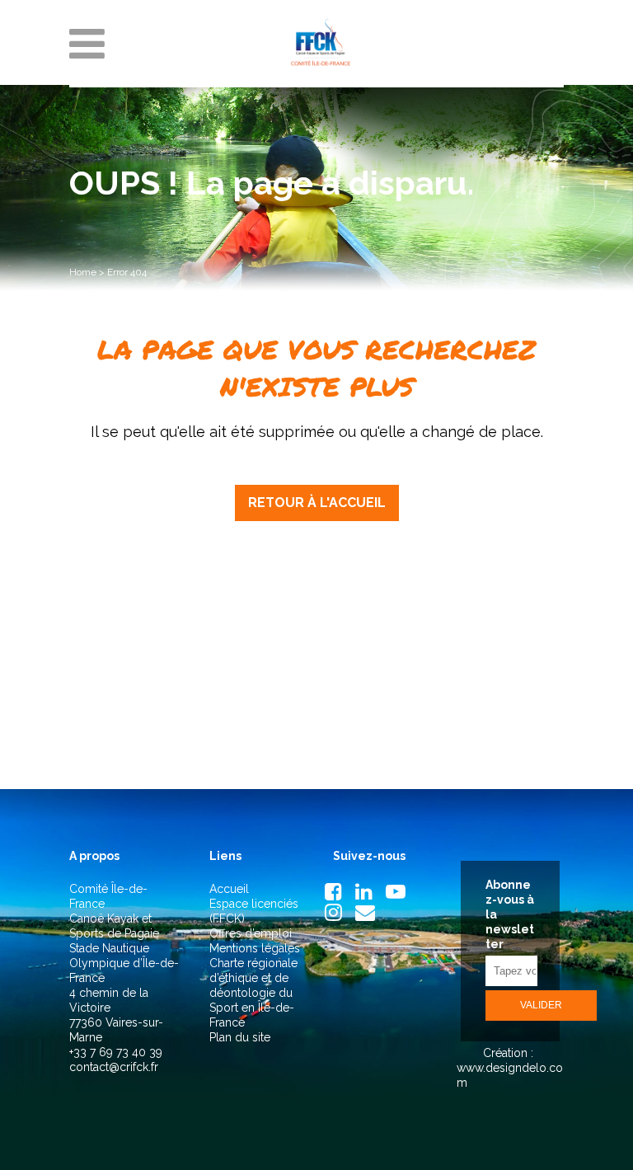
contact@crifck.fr (113, 1067)
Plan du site (239, 1037)
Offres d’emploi (250, 933)
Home (82, 272)
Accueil (229, 888)
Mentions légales (254, 948)
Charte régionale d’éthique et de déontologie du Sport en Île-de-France (253, 992)
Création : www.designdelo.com (510, 1067)
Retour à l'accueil (317, 502)
